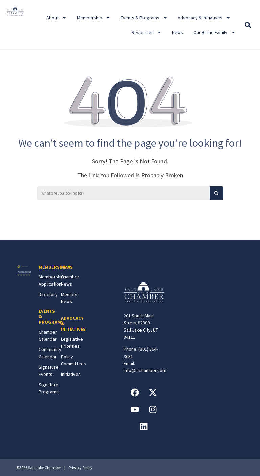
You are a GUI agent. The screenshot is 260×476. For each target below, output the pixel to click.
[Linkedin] (143, 426)
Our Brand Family (210, 32)
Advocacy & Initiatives (200, 18)
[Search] (216, 193)
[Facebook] (134, 392)
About (52, 18)
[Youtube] (134, 409)
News (177, 32)
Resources (143, 32)
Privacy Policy (80, 467)
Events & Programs (140, 18)
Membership (89, 18)
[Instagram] (152, 409)
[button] (248, 25)
